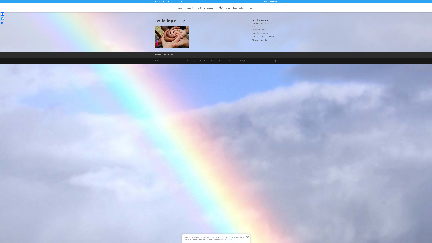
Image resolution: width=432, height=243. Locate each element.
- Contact (213, 61)
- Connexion (222, 61)
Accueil (180, 8)
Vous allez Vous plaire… (260, 33)
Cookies (229, 240)
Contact (264, 2)
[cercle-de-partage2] (172, 48)
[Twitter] (2, 18)
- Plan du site (204, 61)
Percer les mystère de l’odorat (263, 36)
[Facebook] (2, 14)
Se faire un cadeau (259, 30)
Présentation (191, 8)
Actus (228, 8)
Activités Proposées (206, 8)
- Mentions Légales (190, 61)
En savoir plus (238, 8)
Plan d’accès (273, 2)
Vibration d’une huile (259, 40)
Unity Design (245, 61)
